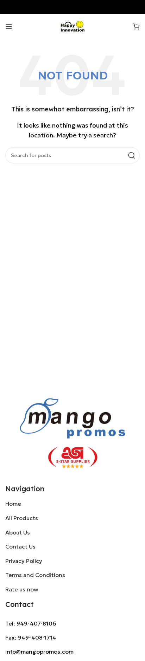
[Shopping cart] (136, 26)
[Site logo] (72, 25)
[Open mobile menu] (9, 26)
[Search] (132, 155)
